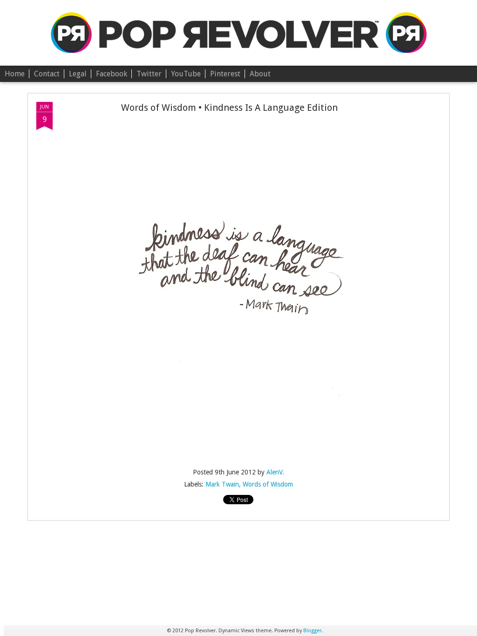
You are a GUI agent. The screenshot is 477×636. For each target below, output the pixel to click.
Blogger (312, 631)
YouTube (186, 73)
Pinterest (225, 73)
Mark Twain (222, 484)
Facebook (111, 73)
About (260, 73)
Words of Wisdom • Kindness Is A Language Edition (229, 107)
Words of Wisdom (268, 484)
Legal (78, 73)
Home (15, 73)
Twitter (149, 73)
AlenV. (275, 472)
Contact (47, 73)
